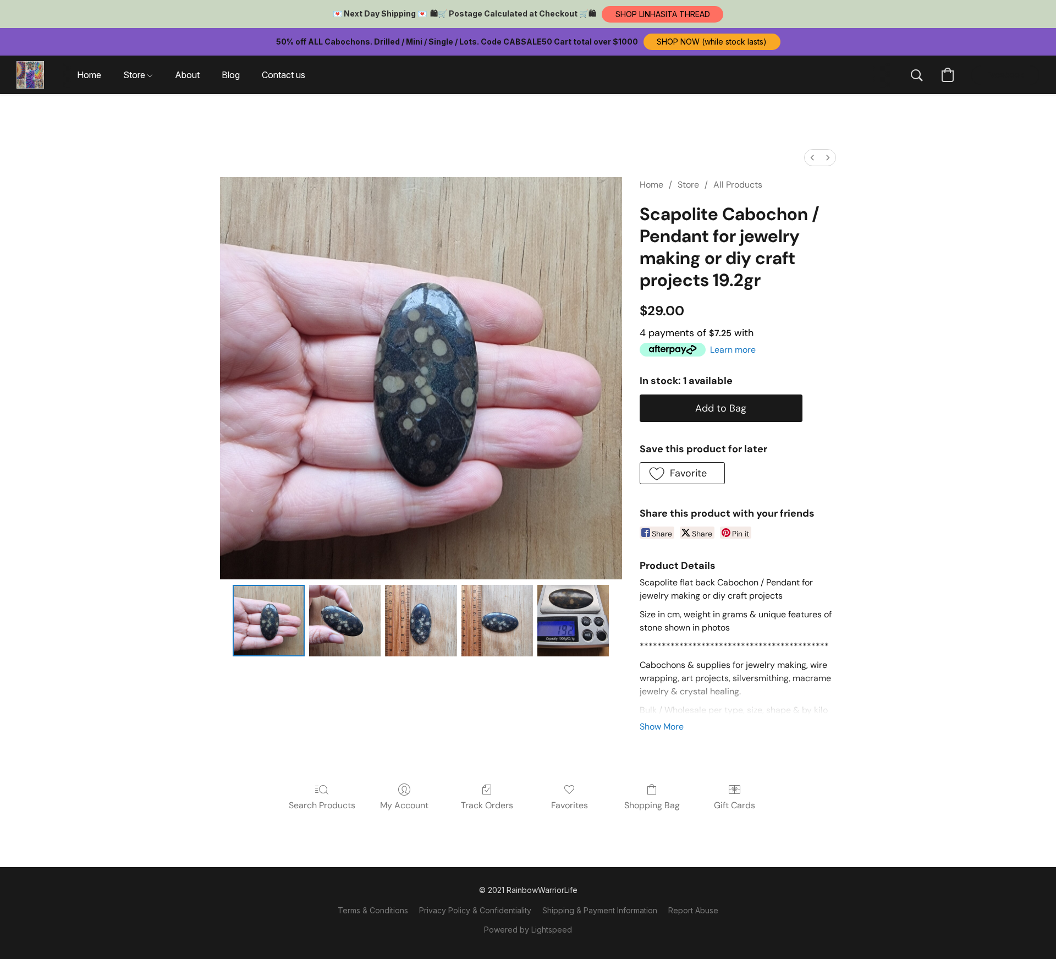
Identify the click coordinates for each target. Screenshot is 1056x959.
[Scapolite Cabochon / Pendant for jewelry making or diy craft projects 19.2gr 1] (345, 620)
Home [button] (89, 74)
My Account (404, 805)
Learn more (733, 349)
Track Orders (487, 805)
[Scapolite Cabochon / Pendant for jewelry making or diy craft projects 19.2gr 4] (573, 620)
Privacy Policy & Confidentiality (475, 910)
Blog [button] (231, 74)
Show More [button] (662, 726)
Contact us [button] (283, 74)
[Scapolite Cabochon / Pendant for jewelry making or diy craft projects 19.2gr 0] (268, 620)
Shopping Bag (652, 805)
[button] (662, 14)
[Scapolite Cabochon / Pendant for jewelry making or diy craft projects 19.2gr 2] (421, 620)
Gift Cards (734, 805)
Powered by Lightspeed (528, 929)
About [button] (187, 74)
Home (651, 184)
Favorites (569, 805)
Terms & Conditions (373, 910)
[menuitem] (812, 158)
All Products (737, 184)
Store (688, 184)
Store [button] (135, 74)
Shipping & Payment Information (599, 910)
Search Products (322, 805)
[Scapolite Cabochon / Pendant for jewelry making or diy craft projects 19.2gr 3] (497, 620)
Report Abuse (693, 910)
